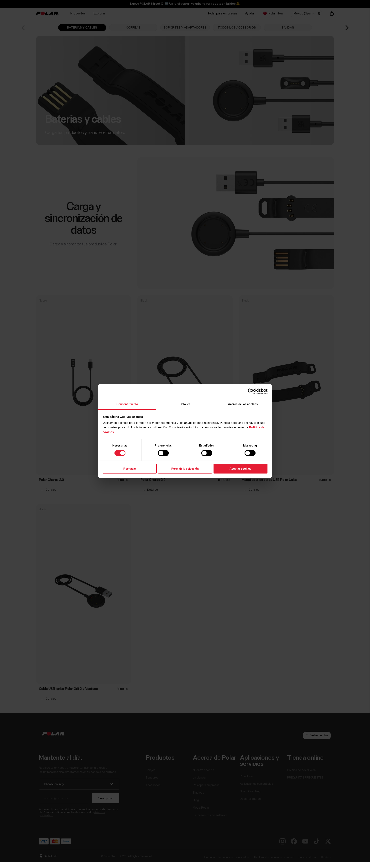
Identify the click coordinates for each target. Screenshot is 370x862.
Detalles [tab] (185, 403)
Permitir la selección (185, 468)
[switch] (163, 453)
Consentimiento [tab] (127, 403)
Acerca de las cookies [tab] (243, 403)
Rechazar (129, 468)
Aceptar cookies (240, 468)
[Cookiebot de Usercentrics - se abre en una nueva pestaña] (250, 391)
